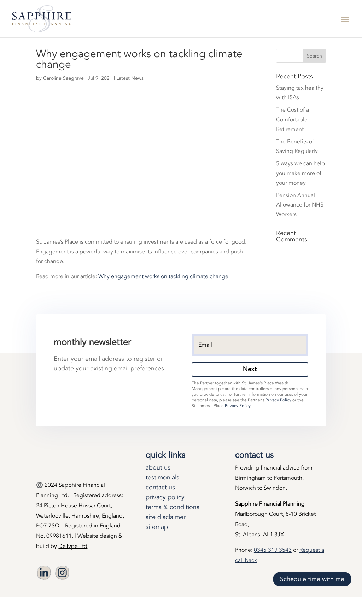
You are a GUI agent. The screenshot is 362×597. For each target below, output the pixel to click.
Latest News (130, 78)
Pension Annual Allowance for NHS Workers (299, 204)
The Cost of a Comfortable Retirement (292, 119)
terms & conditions (172, 507)
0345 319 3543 (273, 550)
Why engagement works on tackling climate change (163, 276)
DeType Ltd (72, 546)
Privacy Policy (278, 400)
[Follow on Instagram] (62, 573)
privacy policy (165, 497)
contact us (160, 487)
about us (158, 467)
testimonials (162, 477)
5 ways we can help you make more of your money (300, 173)
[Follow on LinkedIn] (44, 573)
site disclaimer (166, 517)
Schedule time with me (312, 579)
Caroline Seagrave (63, 78)
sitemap (157, 527)
